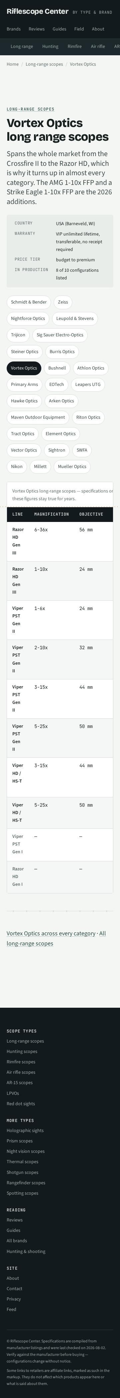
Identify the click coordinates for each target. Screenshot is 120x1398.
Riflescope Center (59, 11)
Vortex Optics (24, 368)
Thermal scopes (22, 1161)
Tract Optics (22, 433)
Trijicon (18, 335)
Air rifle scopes (21, 1072)
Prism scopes (20, 1141)
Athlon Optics (90, 368)
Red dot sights (21, 1104)
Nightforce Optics (28, 318)
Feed (11, 1309)
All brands (17, 1241)
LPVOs (13, 1093)
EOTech (56, 384)
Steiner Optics (24, 351)
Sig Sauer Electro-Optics (60, 335)
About (98, 29)
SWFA (82, 450)
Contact (14, 1288)
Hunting (50, 46)
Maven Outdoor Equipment (38, 417)
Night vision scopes (26, 1151)
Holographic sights (25, 1130)
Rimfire (75, 46)
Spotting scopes (22, 1193)
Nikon (17, 466)
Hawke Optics (24, 401)
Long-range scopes (44, 64)
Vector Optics (24, 450)
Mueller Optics (72, 466)
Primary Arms (24, 384)
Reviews (37, 29)
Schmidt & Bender (29, 302)
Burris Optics (62, 351)
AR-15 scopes (20, 1082)
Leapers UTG (88, 384)
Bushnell (57, 368)
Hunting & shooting (26, 1251)
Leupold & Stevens (75, 318)
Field (79, 29)
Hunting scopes (22, 1051)
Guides (59, 29)
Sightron (56, 450)
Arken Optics (61, 401)
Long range (22, 46)
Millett (40, 466)
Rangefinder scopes (26, 1183)
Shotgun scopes (22, 1172)
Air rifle (98, 46)
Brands (14, 29)
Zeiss (63, 302)
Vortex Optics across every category (51, 933)
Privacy (14, 1299)
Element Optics (61, 433)
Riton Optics (88, 417)
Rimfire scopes (21, 1062)
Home (13, 64)
